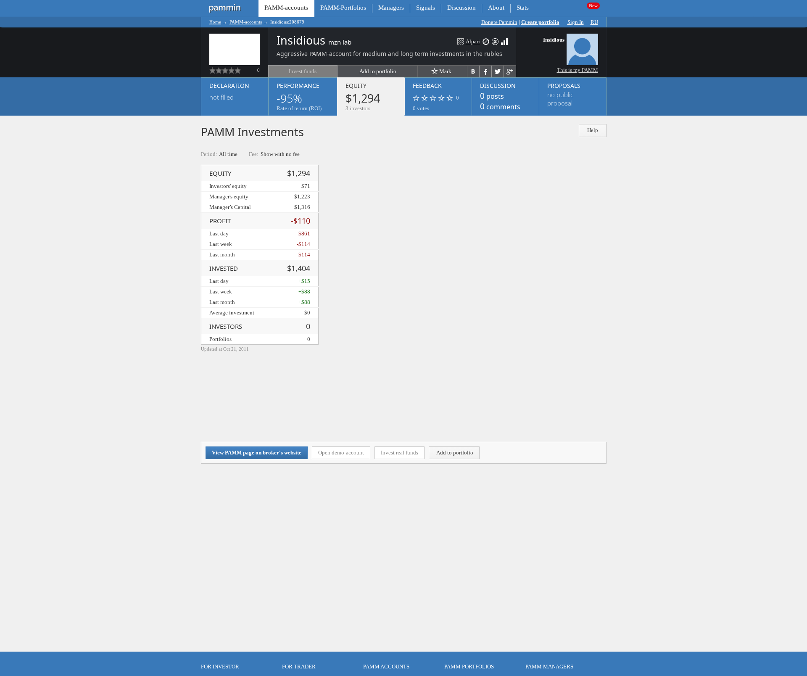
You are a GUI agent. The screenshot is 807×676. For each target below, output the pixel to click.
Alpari (473, 41)
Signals (425, 7)
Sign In (575, 22)
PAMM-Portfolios (343, 7)
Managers (391, 7)
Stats (523, 7)
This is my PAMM (577, 70)
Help (592, 130)
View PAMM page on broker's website (256, 452)
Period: (209, 154)
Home (215, 21)
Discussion (461, 7)
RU (594, 22)
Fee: (253, 154)
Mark (445, 71)
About (496, 7)
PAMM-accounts (245, 21)
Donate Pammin (499, 22)
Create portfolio (540, 22)
